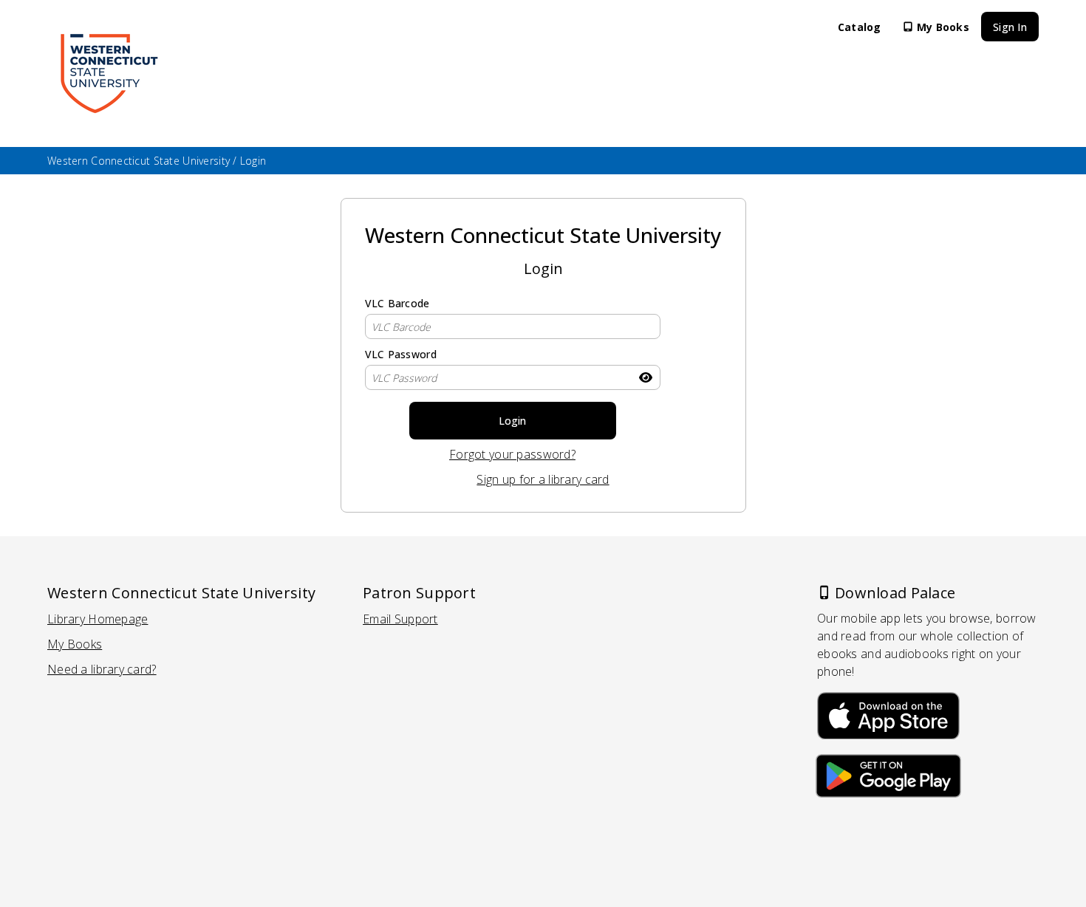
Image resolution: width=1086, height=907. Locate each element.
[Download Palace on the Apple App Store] (888, 712)
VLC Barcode (397, 303)
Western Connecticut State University (138, 161)
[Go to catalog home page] (109, 73)
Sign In (1010, 27)
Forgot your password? (537, 454)
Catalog (859, 27)
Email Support (400, 619)
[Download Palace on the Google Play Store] (888, 778)
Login (512, 421)
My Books (943, 27)
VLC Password (401, 354)
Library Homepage (97, 619)
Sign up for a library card (543, 479)
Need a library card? (102, 669)
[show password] (645, 377)
